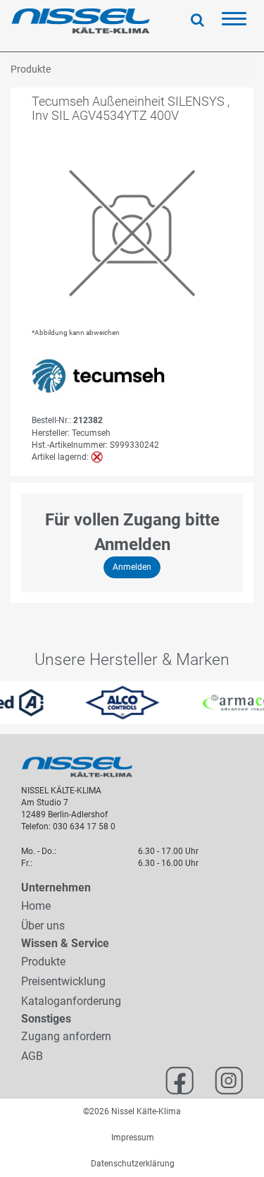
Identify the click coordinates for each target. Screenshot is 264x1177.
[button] (6, 702)
